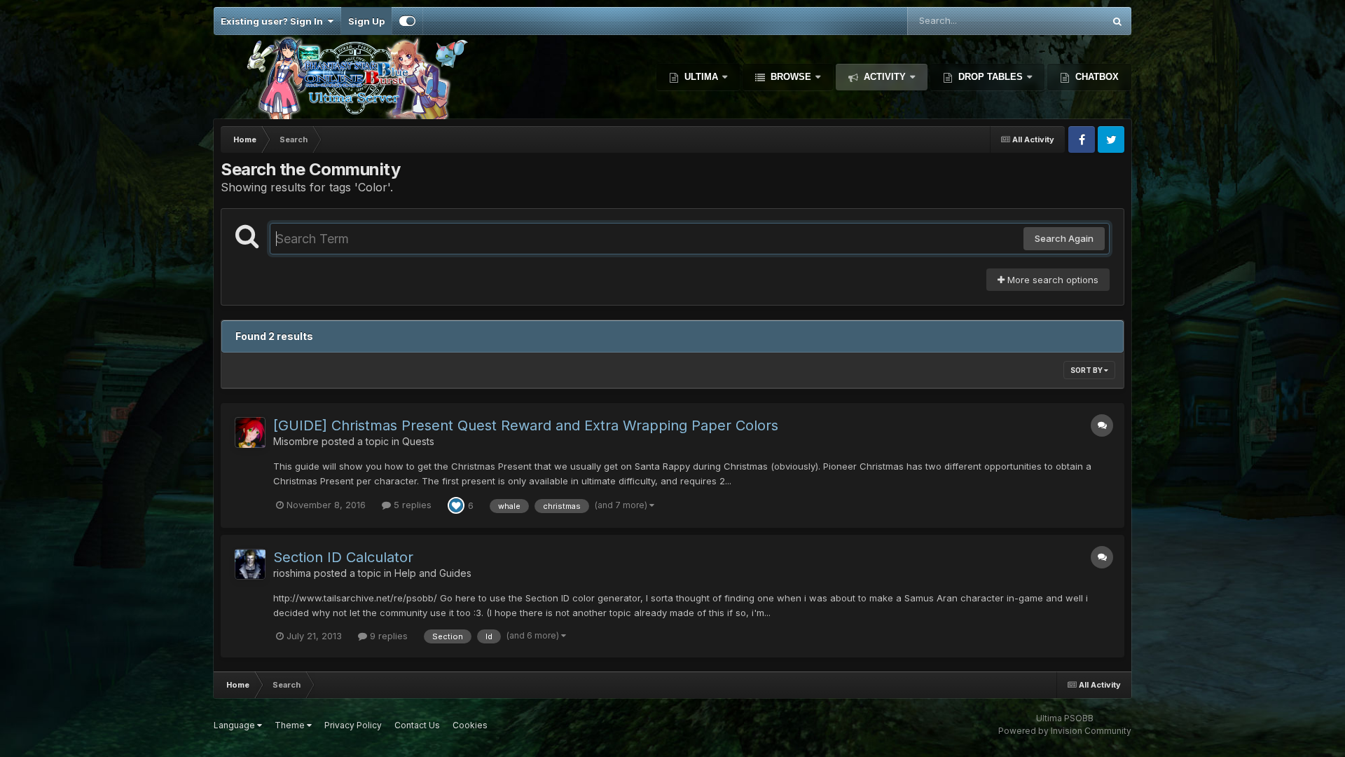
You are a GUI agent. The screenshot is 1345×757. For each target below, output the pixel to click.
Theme (291, 725)
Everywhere (1059, 20)
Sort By (1087, 370)
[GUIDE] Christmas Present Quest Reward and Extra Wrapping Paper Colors (525, 425)
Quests (418, 441)
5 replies (411, 504)
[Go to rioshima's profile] (250, 564)
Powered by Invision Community (1064, 730)
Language (235, 725)
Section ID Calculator (343, 557)
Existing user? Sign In (274, 21)
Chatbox (1095, 76)
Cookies (470, 725)
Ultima (701, 76)
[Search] (1117, 21)
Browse (791, 76)
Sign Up (366, 21)
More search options (1051, 279)
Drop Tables (991, 76)
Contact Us (417, 725)
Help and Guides (432, 573)
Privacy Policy (353, 725)
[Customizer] (407, 21)
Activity (885, 76)
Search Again (1064, 238)
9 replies (387, 635)
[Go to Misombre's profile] (250, 432)
